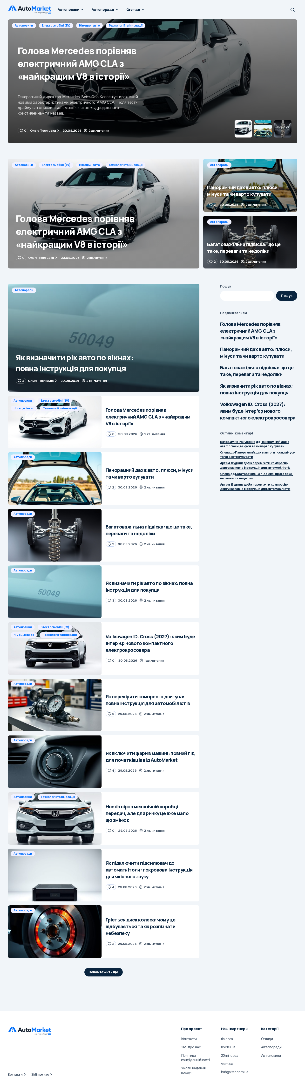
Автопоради (24, 25)
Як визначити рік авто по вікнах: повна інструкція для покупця (256, 389)
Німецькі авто (89, 165)
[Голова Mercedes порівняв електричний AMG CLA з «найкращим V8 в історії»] (103, 213)
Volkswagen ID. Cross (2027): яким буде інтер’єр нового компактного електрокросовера (258, 411)
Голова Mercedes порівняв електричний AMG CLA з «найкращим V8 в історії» (250, 331)
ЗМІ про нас (40, 1074)
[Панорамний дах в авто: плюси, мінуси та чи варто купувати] (152, 81)
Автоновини (24, 165)
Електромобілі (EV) (56, 165)
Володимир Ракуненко (237, 442)
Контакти (15, 1074)
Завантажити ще (103, 972)
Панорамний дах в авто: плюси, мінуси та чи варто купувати (256, 352)
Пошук (225, 286)
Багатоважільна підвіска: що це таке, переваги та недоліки (257, 371)
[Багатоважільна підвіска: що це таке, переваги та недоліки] (250, 242)
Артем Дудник (231, 463)
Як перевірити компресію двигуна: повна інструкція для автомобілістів (255, 486)
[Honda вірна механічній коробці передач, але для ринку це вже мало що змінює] (55, 818)
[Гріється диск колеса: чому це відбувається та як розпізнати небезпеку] (55, 931)
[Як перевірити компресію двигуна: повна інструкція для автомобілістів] (55, 705)
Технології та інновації (125, 165)
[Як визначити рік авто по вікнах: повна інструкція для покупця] (103, 338)
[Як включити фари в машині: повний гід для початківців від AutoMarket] (55, 761)
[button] (292, 9)
